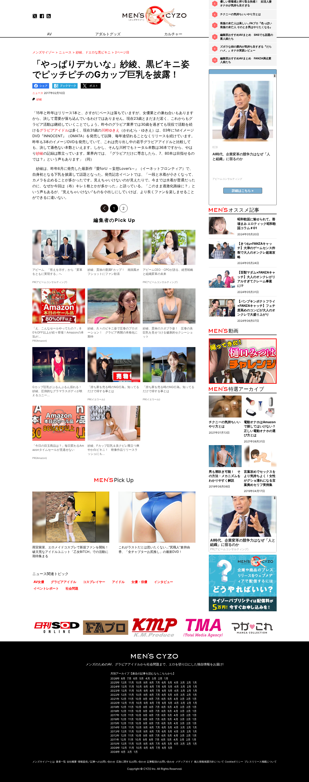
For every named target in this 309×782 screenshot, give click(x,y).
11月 (131, 682)
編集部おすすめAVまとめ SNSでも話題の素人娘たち (246, 36)
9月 (145, 682)
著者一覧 (61, 761)
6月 (135, 678)
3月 (154, 678)
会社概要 (72, 761)
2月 (160, 678)
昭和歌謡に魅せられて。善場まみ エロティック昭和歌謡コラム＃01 (256, 223)
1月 (166, 678)
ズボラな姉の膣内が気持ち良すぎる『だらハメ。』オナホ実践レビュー (246, 48)
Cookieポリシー (234, 761)
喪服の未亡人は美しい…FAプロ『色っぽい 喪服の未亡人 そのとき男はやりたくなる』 (246, 25)
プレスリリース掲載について (260, 761)
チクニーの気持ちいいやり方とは (240, 14)
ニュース (37, 93)
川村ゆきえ (110, 130)
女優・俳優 (139, 582)
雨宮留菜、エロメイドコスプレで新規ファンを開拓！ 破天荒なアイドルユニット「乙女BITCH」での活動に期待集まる (72, 551)
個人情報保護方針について (209, 761)
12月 (124, 682)
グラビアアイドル (54, 130)
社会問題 (72, 588)
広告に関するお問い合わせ (131, 761)
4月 (147, 678)
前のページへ (104, 208)
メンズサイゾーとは (43, 761)
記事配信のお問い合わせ (160, 761)
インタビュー (163, 582)
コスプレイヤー (94, 582)
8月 (123, 678)
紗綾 (39, 99)
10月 (139, 682)
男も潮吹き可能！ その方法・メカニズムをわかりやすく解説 (224, 476)
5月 (141, 678)
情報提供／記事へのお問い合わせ (96, 761)
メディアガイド (184, 761)
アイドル (118, 582)
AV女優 (38, 582)
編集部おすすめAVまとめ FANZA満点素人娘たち (245, 60)
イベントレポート (46, 588)
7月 (129, 678)
